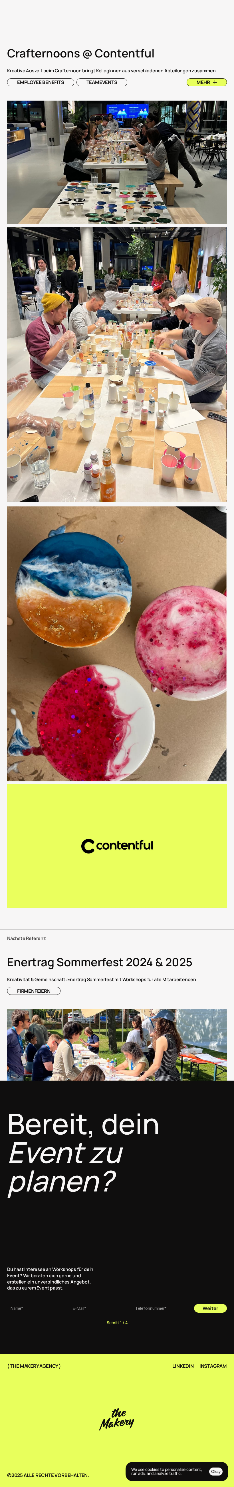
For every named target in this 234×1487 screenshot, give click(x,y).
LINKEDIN (182, 1366)
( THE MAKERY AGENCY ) (34, 1366)
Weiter (210, 1308)
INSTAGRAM (213, 1366)
